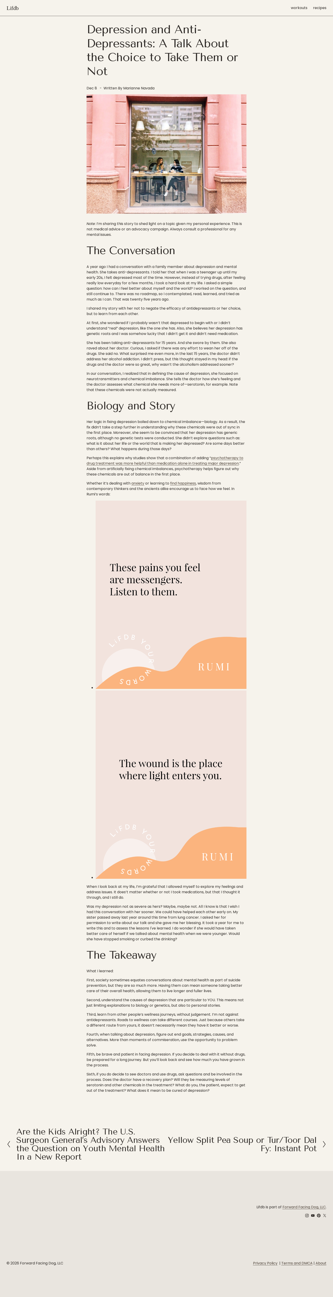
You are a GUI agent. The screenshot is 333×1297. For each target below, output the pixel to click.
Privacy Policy (265, 1263)
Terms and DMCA (297, 1263)
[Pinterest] (319, 1215)
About (321, 1263)
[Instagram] (307, 1215)
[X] (324, 1215)
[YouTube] (313, 1215)
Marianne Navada (138, 88)
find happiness (183, 483)
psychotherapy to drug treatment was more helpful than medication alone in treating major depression (165, 460)
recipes (319, 7)
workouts (299, 7)
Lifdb (13, 8)
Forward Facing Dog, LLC (304, 1207)
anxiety (137, 483)
